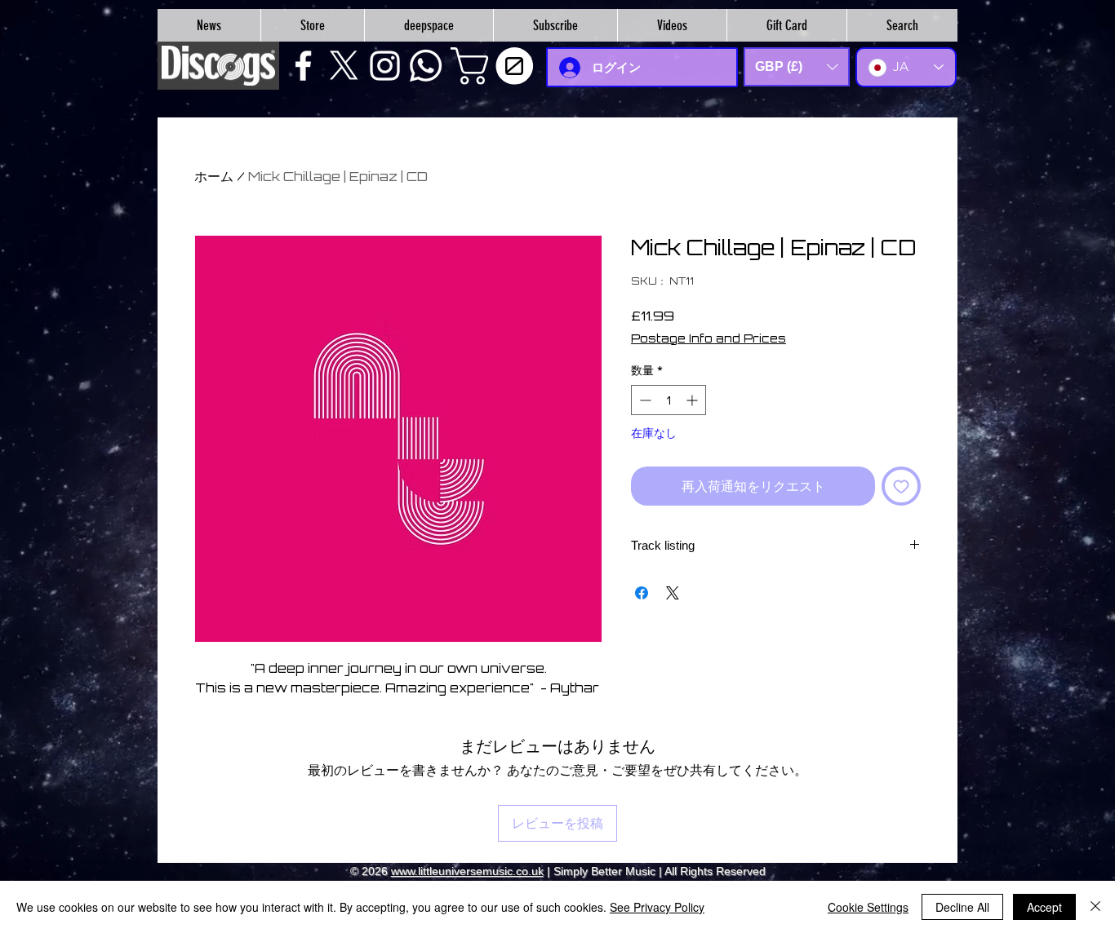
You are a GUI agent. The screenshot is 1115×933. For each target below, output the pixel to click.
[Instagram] (385, 66)
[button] (496, 66)
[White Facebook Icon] (303, 66)
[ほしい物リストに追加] (901, 486)
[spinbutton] (668, 400)
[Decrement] (643, 400)
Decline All (962, 907)
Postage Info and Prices (708, 338)
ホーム (213, 176)
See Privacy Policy (657, 907)
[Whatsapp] (426, 66)
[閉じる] (1095, 907)
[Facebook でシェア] (641, 593)
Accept (1044, 907)
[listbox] (797, 66)
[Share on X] (672, 593)
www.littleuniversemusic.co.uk (467, 871)
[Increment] (693, 400)
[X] (344, 66)
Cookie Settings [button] (868, 907)
